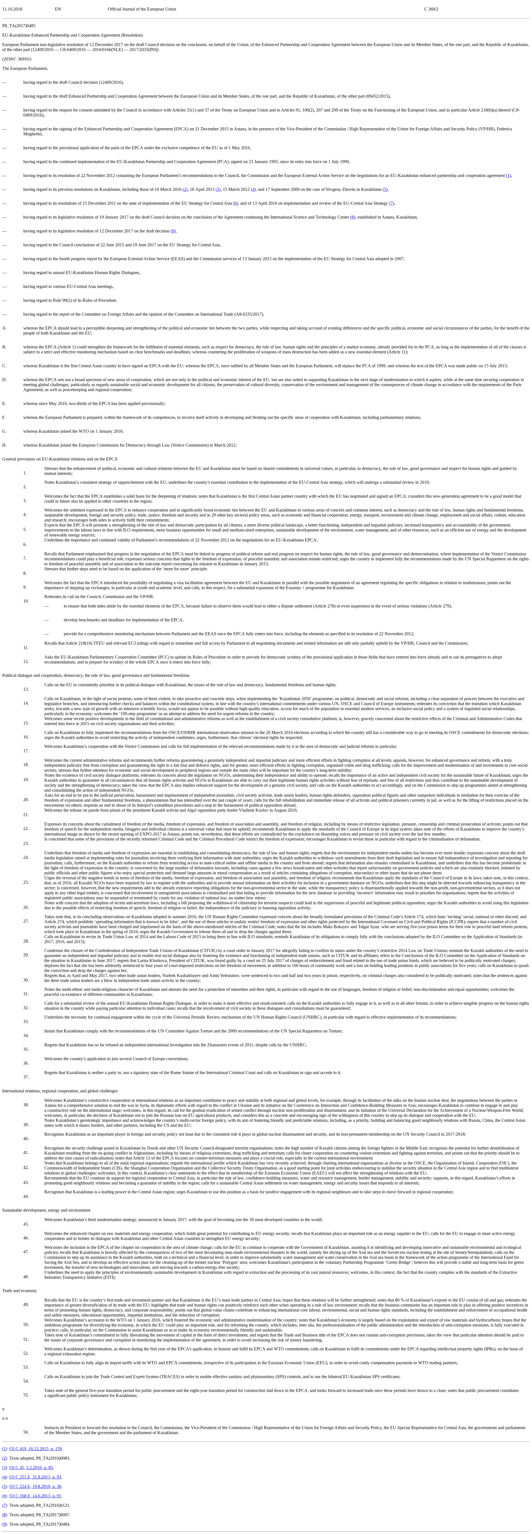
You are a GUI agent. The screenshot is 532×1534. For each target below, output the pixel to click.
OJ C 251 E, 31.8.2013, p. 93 (35, 1477)
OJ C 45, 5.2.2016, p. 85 (31, 1467)
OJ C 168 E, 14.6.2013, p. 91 (35, 1496)
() (508, 175)
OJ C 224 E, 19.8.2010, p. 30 (35, 1486)
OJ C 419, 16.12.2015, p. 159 (35, 1448)
